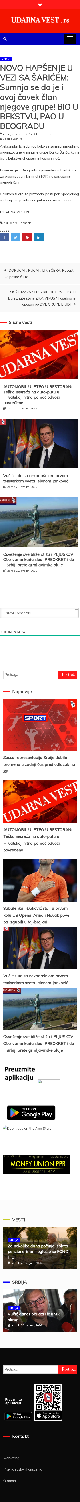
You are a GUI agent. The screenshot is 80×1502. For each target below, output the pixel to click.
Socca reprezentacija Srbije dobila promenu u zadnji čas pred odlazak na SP (39, 764)
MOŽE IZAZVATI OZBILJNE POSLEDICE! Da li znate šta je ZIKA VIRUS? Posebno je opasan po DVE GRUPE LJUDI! (42, 298)
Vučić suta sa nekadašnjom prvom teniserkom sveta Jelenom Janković (35, 478)
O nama (9, 1480)
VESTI (18, 1219)
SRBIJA (6, 58)
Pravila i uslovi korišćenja (22, 1469)
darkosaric (10, 222)
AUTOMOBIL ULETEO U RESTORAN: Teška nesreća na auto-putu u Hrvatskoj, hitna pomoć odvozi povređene (37, 394)
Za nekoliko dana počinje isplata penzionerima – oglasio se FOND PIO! (38, 1251)
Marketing (11, 1458)
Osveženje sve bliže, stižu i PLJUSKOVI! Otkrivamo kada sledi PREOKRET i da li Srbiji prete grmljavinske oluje (39, 559)
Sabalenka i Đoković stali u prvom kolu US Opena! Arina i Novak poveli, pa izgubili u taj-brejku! (37, 915)
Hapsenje (25, 222)
